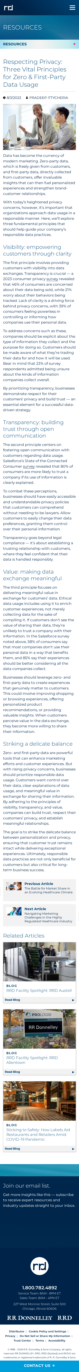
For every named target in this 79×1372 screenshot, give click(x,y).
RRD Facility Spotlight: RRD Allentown (32, 1060)
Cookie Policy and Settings (47, 1331)
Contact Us (37, 1365)
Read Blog (39, 1000)
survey (52, 279)
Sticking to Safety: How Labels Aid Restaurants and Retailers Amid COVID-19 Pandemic (38, 1135)
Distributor (16, 1331)
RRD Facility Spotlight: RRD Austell (39, 990)
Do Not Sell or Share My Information (45, 1336)
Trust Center (22, 1340)
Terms (39, 1340)
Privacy (10, 1336)
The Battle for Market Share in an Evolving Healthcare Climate (49, 888)
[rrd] (8, 8)
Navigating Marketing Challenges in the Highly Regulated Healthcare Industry (48, 915)
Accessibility (56, 1340)
